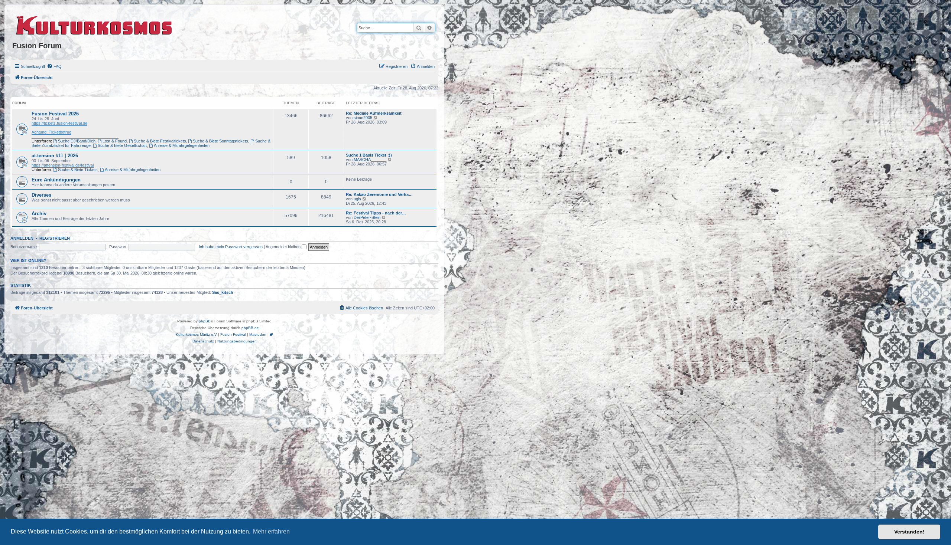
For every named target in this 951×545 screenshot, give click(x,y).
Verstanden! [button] (909, 532)
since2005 (363, 117)
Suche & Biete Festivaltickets (160, 141)
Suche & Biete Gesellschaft (122, 145)
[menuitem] (54, 66)
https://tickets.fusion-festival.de (59, 123)
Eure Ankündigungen (56, 180)
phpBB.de (250, 328)
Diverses (41, 195)
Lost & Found (115, 141)
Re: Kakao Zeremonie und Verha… (379, 194)
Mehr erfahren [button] (271, 531)
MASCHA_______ (370, 159)
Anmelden (21, 238)
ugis (357, 199)
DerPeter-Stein (367, 217)
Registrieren (54, 238)
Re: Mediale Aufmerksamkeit (374, 113)
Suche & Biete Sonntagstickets (220, 141)
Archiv (39, 213)
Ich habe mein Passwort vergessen (231, 246)
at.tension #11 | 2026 (55, 155)
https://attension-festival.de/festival (63, 165)
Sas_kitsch (222, 292)
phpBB (205, 321)
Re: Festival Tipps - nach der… (376, 213)
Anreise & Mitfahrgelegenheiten (182, 145)
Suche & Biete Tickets (78, 169)
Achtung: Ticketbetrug (51, 132)
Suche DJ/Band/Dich (76, 141)
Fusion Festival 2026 (55, 113)
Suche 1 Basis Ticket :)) (369, 155)
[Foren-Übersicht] (94, 24)
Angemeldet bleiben (284, 246)
